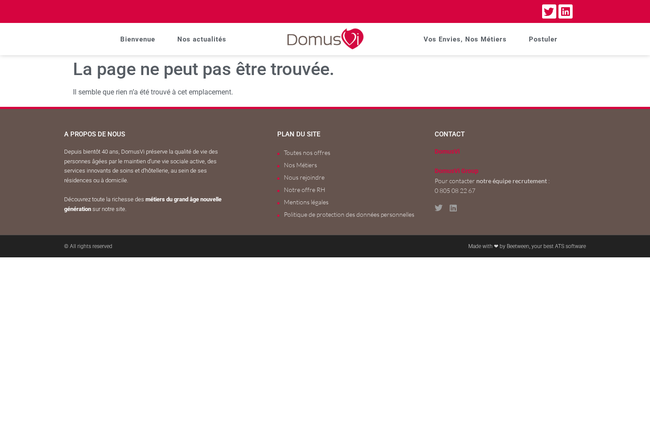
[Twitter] (549, 11)
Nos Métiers (300, 165)
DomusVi (447, 151)
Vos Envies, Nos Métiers (465, 39)
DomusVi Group (456, 171)
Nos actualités (201, 39)
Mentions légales (306, 202)
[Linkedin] (565, 11)
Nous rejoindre (304, 177)
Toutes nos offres (307, 152)
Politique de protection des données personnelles (349, 214)
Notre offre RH (304, 189)
